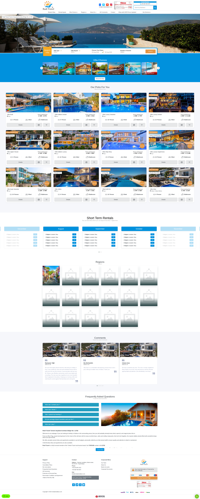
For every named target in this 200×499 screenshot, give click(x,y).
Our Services (146, 12)
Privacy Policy (46, 462)
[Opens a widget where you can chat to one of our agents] (6, 496)
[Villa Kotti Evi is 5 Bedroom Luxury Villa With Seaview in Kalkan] (123, 177)
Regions (83, 12)
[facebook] (100, 5)
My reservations (47, 467)
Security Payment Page (143, 478)
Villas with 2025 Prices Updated (127, 12)
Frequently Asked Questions (50, 469)
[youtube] (107, 5)
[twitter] (103, 5)
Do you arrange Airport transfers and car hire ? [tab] (59, 419)
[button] (99, 252)
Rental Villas (51, 12)
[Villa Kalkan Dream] (76, 102)
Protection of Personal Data (50, 473)
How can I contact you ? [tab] (52, 404)
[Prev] (41, 68)
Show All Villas (100, 78)
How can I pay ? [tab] (50, 424)
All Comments (104, 12)
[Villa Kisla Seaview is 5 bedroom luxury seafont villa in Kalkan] (28, 177)
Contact (113, 12)
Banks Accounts (105, 467)
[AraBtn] (155, 8)
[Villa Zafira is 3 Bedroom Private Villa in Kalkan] (76, 177)
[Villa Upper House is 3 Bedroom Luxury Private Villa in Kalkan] (28, 140)
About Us (92, 12)
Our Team (103, 462)
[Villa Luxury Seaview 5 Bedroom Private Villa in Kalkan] (123, 102)
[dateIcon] (38, 125)
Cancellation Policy (47, 465)
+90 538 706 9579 (76, 469)
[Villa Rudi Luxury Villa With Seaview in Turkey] (28, 102)
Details (20, 125)
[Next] (158, 68)
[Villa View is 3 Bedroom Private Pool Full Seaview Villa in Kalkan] (171, 177)
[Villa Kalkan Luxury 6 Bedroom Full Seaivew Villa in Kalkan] (76, 140)
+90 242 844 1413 (76, 467)
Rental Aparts (62, 12)
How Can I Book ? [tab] (50, 409)
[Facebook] (73, 484)
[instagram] (111, 5)
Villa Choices (73, 12)
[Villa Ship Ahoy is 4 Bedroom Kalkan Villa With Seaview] (123, 140)
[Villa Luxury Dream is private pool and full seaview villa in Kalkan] (171, 102)
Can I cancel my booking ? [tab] (53, 414)
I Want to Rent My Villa (48, 477)
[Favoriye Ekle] (46, 125)
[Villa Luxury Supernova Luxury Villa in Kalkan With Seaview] (171, 140)
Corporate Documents (106, 469)
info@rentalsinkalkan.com (105, 7)
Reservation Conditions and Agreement (52, 475)
